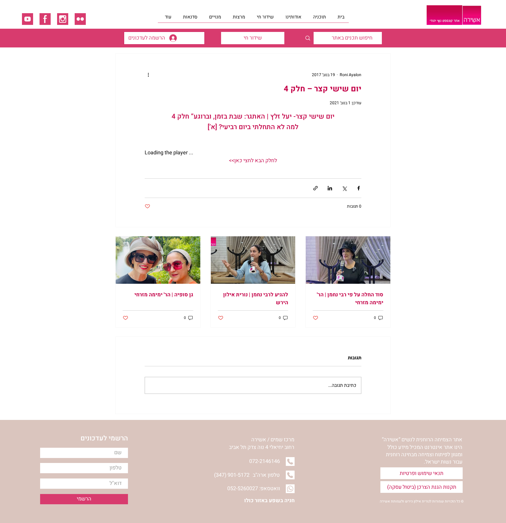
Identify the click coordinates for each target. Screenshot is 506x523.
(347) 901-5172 (231, 475)
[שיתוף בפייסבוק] (358, 188)
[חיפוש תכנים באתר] (308, 38)
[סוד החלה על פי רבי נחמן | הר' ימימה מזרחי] (348, 260)
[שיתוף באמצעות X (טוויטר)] (344, 188)
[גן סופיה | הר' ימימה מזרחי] (158, 260)
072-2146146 (264, 461)
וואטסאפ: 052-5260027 (253, 489)
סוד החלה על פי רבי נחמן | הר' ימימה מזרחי (350, 299)
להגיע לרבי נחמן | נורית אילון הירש (255, 299)
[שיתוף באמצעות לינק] (315, 188)
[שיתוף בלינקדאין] (330, 188)
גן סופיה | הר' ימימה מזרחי (163, 295)
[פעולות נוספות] (148, 74)
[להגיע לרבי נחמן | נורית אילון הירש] (253, 260)
